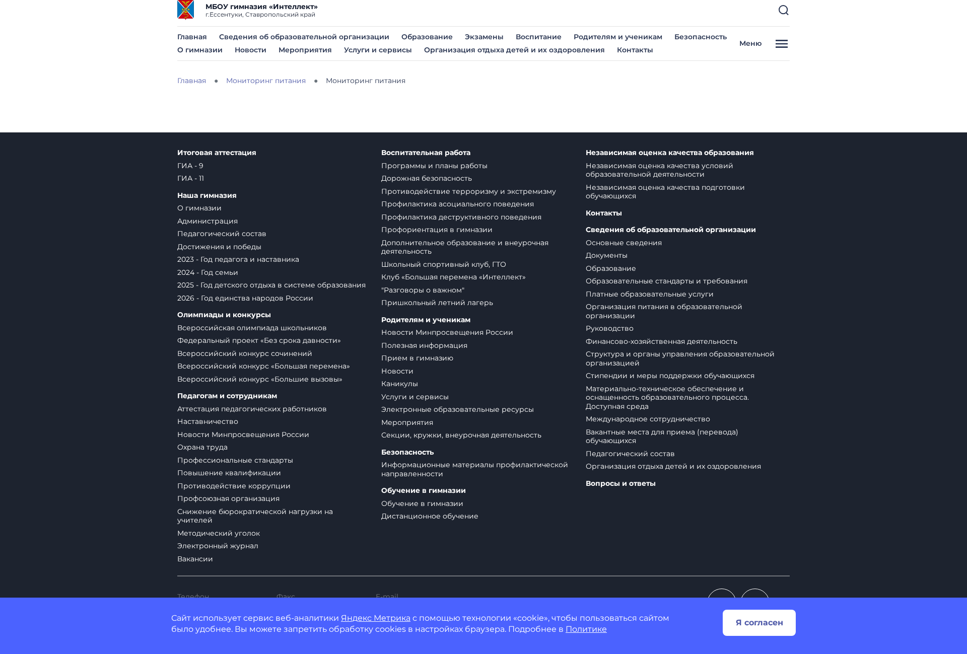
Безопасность (700, 36)
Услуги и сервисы (378, 49)
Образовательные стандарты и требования (666, 280)
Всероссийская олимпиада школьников (252, 327)
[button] (784, 10)
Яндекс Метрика (375, 618)
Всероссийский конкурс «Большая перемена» (263, 366)
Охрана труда (202, 447)
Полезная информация (424, 345)
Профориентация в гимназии (437, 229)
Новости (250, 49)
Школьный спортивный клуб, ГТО (443, 264)
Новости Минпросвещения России (243, 434)
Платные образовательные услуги (650, 294)
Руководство (610, 328)
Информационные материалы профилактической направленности (474, 469)
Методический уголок (218, 533)
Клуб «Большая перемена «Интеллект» (453, 276)
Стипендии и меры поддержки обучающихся (670, 375)
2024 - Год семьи (207, 272)
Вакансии (195, 558)
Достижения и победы (219, 246)
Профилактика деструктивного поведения (461, 217)
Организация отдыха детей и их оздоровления (514, 49)
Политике (586, 629)
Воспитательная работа (425, 153)
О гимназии (200, 49)
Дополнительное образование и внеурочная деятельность (464, 247)
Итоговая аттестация (216, 153)
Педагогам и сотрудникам (227, 396)
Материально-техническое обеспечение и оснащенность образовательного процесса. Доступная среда (667, 397)
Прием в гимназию (417, 357)
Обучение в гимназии (423, 490)
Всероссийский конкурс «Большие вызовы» (259, 379)
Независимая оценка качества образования (670, 153)
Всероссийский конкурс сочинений (244, 353)
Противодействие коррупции (234, 485)
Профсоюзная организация (228, 498)
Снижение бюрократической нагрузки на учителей (255, 516)
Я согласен (759, 622)
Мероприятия (305, 49)
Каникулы (399, 383)
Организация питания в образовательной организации (664, 311)
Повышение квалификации (229, 472)
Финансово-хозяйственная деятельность (661, 341)
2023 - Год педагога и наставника (238, 259)
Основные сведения (624, 242)
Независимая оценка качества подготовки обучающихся (665, 192)
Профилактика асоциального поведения (457, 203)
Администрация (207, 221)
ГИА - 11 (190, 178)
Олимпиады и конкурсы (224, 315)
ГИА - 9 (190, 165)
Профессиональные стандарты (235, 460)
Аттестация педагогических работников (252, 408)
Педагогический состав (221, 233)
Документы (607, 255)
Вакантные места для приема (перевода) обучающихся (662, 436)
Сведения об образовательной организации (304, 36)
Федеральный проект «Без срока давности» (259, 340)
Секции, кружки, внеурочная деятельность (461, 435)
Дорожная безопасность (426, 178)
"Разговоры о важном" (422, 290)
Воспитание (539, 36)
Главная (192, 36)
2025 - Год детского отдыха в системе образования (271, 284)
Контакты (635, 49)
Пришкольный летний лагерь (437, 302)
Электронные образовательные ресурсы (457, 409)
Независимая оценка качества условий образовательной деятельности (659, 170)
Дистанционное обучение (429, 516)
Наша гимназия (207, 195)
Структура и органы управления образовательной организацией (680, 358)
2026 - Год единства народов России (245, 298)
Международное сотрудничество (648, 418)
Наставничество (207, 421)
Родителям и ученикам (618, 36)
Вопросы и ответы (621, 483)
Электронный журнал (217, 545)
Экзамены (484, 36)
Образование (427, 36)
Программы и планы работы (434, 165)
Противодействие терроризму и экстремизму (468, 191)
